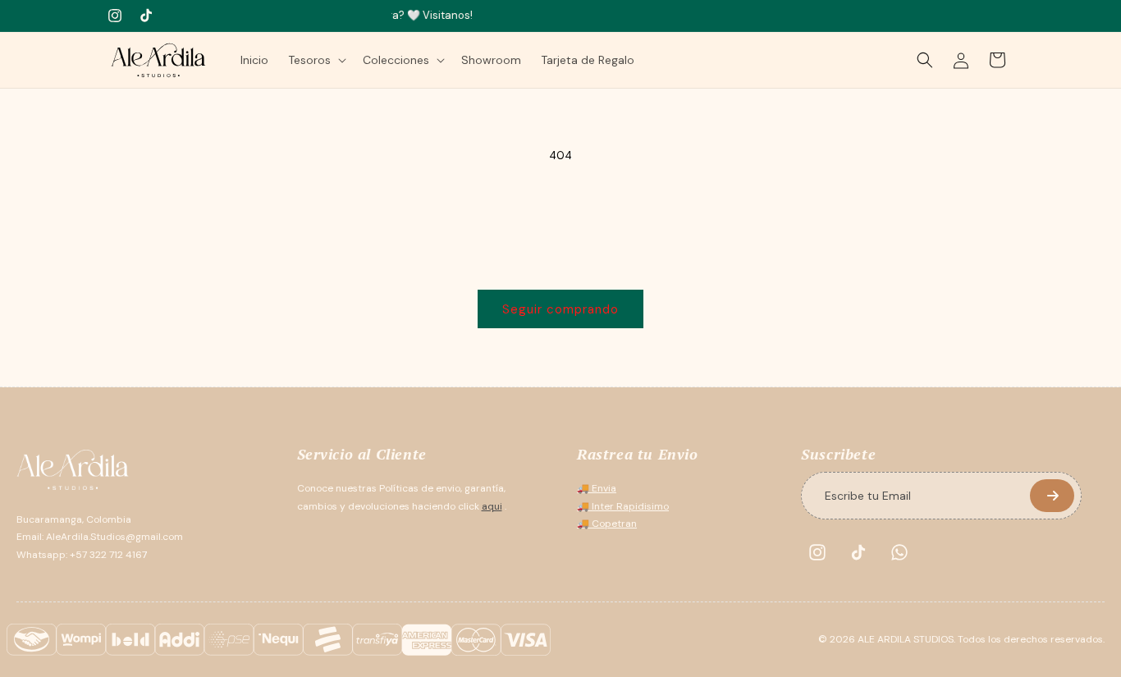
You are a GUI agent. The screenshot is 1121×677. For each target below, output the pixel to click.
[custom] (817, 552)
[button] (315, 60)
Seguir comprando (560, 309)
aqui (492, 506)
